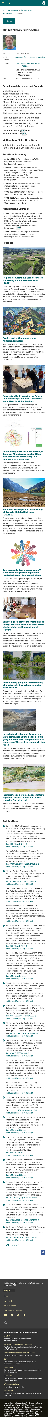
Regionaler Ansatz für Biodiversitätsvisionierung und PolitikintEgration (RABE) (23, 280)
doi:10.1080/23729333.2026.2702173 (21, 864)
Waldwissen (8, 1391)
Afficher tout (11, 1245)
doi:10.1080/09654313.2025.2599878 (21, 881)
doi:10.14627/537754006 (16, 1053)
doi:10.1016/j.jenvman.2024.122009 (21, 1237)
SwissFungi (8, 1368)
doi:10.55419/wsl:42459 (16, 844)
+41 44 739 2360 (22, 66)
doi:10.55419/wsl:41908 (16, 976)
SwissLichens (9, 1376)
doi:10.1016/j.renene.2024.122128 (24, 1033)
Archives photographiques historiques (18, 1344)
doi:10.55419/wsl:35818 (16, 1175)
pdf (23, 131)
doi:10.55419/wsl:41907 (16, 946)
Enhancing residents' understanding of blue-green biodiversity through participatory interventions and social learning (23, 625)
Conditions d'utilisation (13, 1310)
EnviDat (7, 1336)
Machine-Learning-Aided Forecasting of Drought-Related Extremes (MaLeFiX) (23, 512)
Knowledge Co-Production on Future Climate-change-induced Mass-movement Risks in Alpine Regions (22, 399)
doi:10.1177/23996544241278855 (20, 1016)
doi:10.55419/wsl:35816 (16, 1152)
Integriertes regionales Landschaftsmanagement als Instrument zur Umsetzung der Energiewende (24, 797)
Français (7, 1290)
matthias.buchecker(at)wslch (27, 64)
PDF (18, 228)
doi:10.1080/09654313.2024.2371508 (21, 1220)
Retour (9, 21)
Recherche (9, 3)
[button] (43, 1252)
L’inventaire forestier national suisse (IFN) (19, 1353)
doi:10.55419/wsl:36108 (16, 1130)
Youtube (5, 1315)
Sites (6, 1296)
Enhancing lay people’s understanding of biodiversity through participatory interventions (23, 685)
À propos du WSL (27, 10)
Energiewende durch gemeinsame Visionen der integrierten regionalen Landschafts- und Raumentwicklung (22, 573)
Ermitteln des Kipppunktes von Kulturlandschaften (19, 339)
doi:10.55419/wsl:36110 (25, 1110)
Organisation (7, 13)
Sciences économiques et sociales (30, 57)
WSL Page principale (10, 10)
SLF (5, 1323)
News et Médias (10, 1306)
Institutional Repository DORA (18, 847)
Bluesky (18, 1315)
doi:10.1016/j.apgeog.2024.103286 (20, 1197)
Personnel (8, 1301)
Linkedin (12, 1315)
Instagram (24, 1315)
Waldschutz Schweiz (11, 1384)
